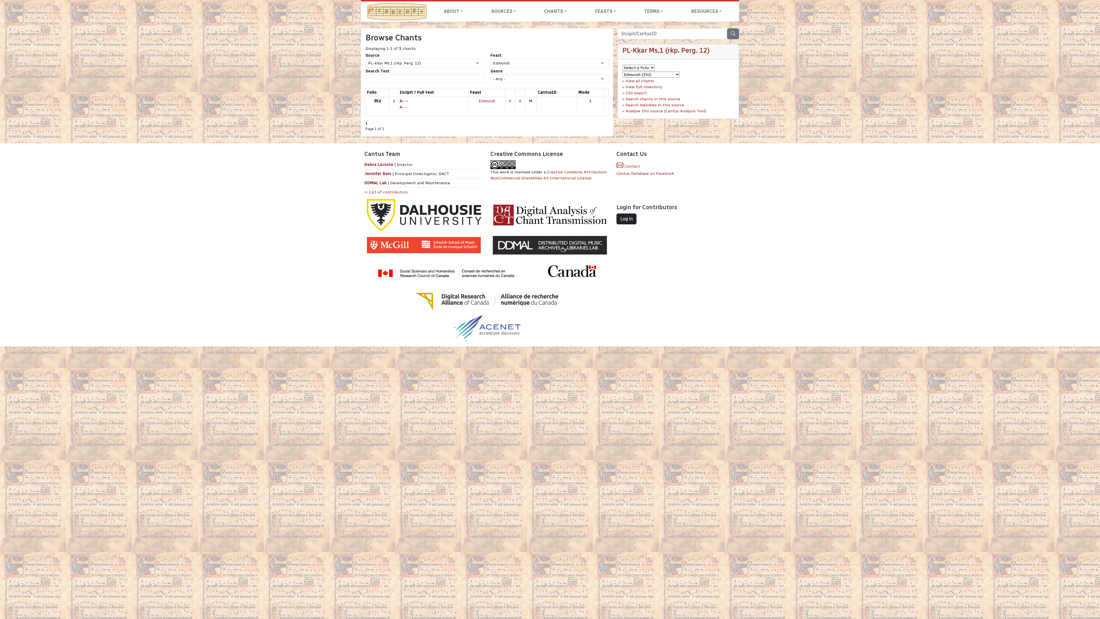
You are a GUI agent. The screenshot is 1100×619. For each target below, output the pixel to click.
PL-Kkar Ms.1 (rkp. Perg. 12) (666, 50)
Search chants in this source (653, 99)
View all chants (640, 81)
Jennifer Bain (378, 173)
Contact (631, 166)
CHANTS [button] (553, 11)
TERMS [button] (651, 11)
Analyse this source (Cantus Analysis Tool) (666, 111)
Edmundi (487, 101)
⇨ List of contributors (386, 192)
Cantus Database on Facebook (645, 173)
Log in (626, 219)
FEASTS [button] (603, 11)
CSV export (636, 93)
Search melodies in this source (655, 105)
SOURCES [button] (501, 11)
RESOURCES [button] (704, 11)
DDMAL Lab (375, 183)
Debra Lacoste (378, 164)
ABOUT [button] (451, 11)
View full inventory (644, 87)
